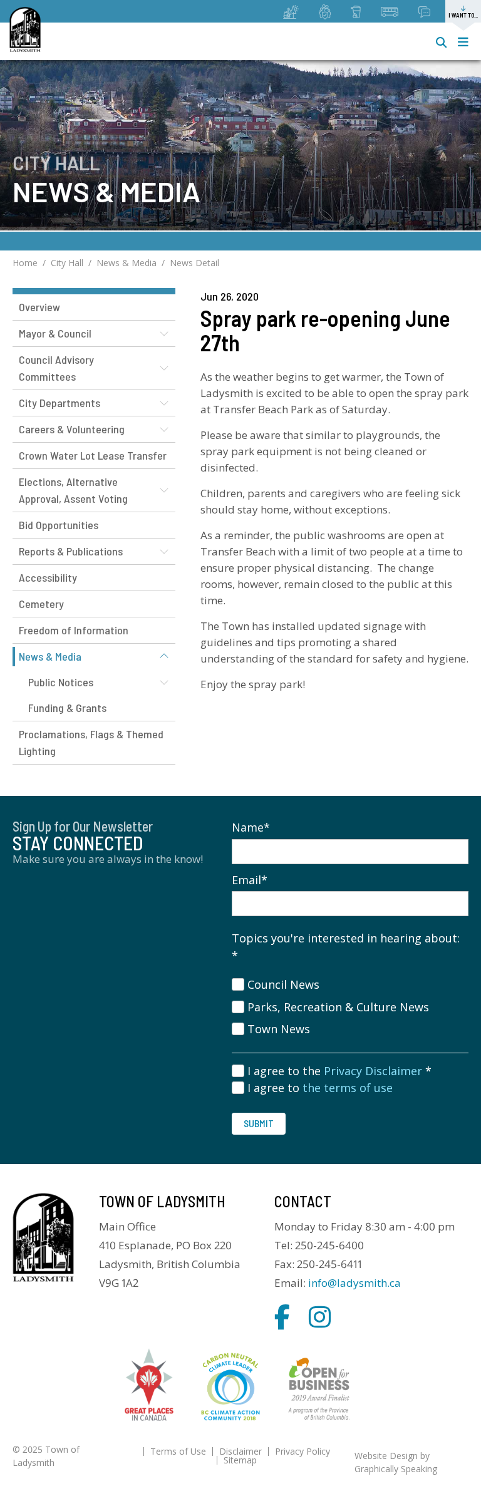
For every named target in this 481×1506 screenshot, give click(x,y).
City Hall (67, 263)
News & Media (126, 263)
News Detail (194, 263)
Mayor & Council (55, 333)
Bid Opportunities (58, 525)
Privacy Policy (302, 1451)
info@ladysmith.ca (354, 1283)
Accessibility (48, 577)
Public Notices (60, 682)
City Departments (59, 403)
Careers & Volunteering (72, 429)
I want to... (463, 15)
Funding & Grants (67, 707)
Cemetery (41, 604)
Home (25, 263)
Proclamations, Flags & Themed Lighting (91, 742)
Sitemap (240, 1460)
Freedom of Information (73, 630)
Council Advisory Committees (56, 368)
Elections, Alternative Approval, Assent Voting (73, 490)
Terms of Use (178, 1451)
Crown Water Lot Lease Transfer (93, 455)
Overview (39, 307)
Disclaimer (240, 1451)
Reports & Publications (71, 551)
